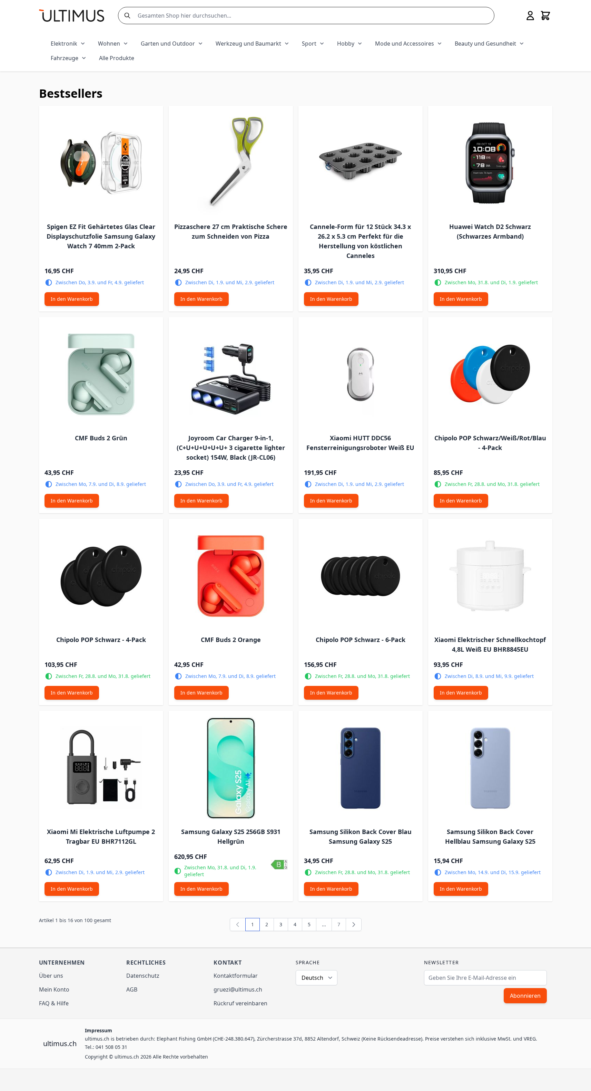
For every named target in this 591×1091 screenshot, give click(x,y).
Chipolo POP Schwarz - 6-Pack (360, 639)
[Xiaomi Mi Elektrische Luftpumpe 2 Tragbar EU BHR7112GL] (101, 768)
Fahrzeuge (64, 58)
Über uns (51, 975)
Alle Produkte (116, 58)
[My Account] (530, 15)
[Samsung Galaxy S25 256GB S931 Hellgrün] (230, 768)
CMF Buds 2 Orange (231, 639)
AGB (131, 989)
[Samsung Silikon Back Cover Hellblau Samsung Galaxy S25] (490, 768)
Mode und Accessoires (404, 43)
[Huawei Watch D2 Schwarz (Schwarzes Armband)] (490, 163)
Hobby (345, 43)
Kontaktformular (236, 975)
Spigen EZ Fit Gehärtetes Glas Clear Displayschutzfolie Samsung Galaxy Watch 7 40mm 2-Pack (101, 236)
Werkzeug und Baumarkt (248, 43)
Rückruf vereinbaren (240, 1003)
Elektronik (64, 43)
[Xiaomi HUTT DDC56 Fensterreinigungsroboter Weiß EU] (360, 374)
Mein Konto (54, 989)
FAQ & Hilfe (54, 1003)
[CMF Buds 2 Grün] (101, 374)
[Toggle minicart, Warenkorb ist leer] (545, 15)
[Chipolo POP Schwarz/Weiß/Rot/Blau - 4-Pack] (490, 374)
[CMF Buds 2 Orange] (230, 576)
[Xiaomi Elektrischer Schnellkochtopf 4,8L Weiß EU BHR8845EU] (490, 576)
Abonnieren (525, 995)
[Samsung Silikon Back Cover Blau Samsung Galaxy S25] (360, 768)
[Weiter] (354, 924)
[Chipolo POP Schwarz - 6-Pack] (360, 576)
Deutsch (312, 978)
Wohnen (109, 43)
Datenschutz (142, 975)
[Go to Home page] (71, 15)
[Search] (126, 15)
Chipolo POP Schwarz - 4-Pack (101, 639)
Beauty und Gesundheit (485, 43)
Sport (309, 43)
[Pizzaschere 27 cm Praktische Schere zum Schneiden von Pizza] (230, 163)
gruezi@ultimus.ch (238, 989)
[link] (238, 924)
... (324, 924)
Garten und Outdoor (168, 43)
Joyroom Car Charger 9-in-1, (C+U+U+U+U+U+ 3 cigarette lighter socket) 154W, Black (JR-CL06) (231, 447)
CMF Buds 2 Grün (101, 438)
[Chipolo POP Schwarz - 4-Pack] (101, 576)
